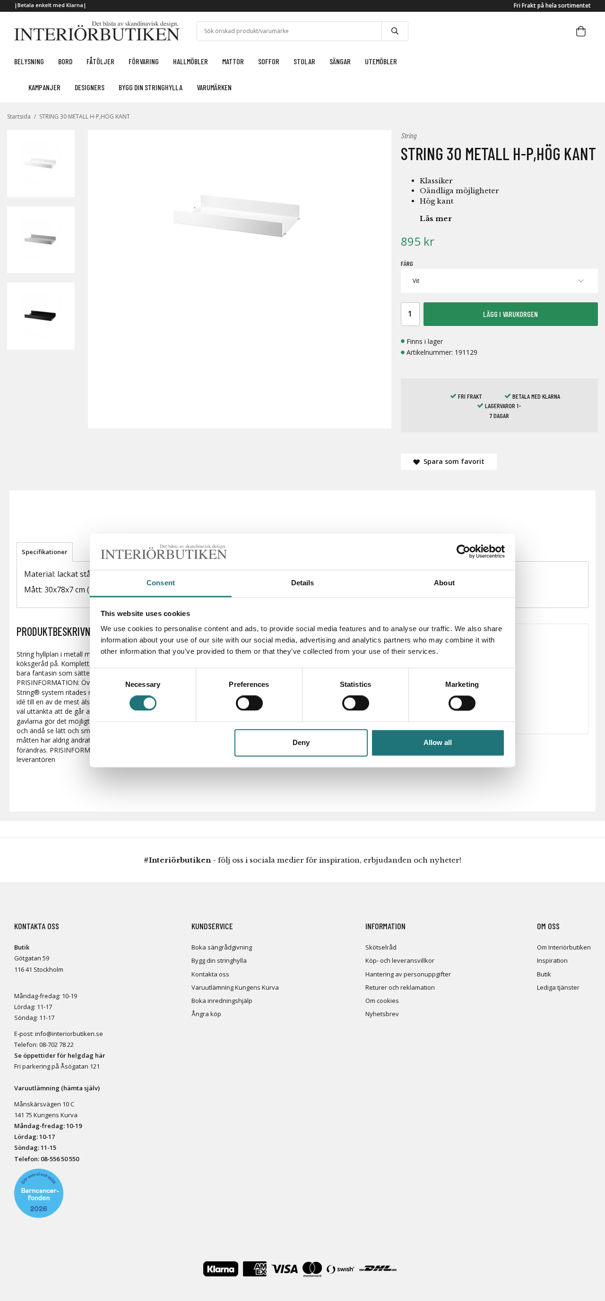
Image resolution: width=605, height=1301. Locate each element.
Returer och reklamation (400, 987)
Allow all (438, 742)
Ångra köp (206, 1014)
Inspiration (552, 960)
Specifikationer (45, 552)
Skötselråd (381, 947)
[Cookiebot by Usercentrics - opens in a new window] (463, 552)
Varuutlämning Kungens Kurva (235, 987)
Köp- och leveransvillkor (399, 960)
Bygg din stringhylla (219, 960)
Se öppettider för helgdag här (59, 1055)
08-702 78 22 (56, 1044)
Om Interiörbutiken (564, 947)
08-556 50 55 (58, 1159)
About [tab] (444, 583)
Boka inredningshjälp (221, 1000)
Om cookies (382, 1000)
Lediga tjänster (558, 987)
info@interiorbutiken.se (69, 1033)
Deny (301, 742)
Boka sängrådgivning (221, 947)
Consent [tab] (161, 583)
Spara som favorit (452, 461)
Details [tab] (302, 583)
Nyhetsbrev (382, 1014)
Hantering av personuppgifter (408, 974)
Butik (544, 974)
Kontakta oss (210, 974)
